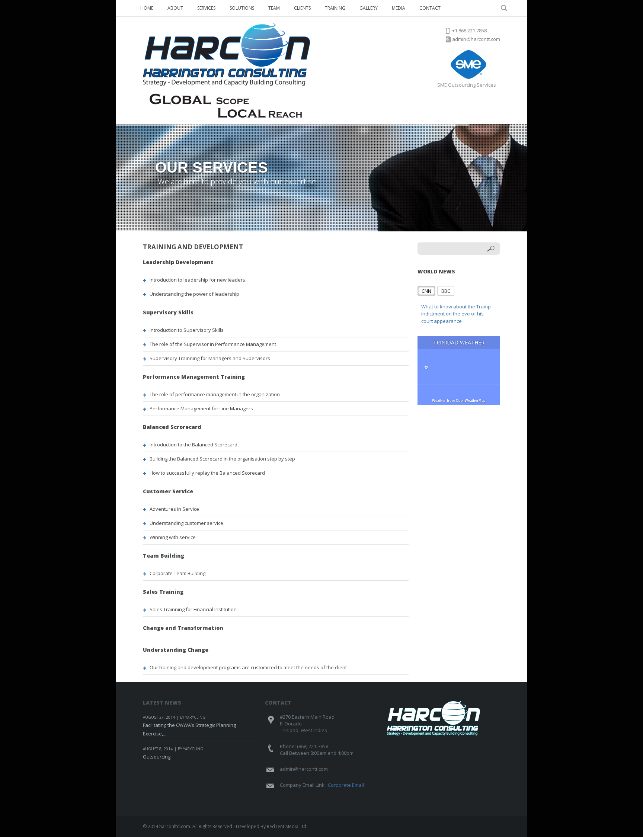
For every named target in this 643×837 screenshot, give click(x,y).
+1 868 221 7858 (469, 30)
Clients (302, 8)
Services (206, 8)
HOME (146, 8)
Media (398, 8)
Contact (430, 8)
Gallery (368, 8)
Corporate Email (346, 785)
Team (274, 8)
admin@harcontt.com (476, 39)
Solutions (242, 8)
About (175, 8)
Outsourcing (156, 756)
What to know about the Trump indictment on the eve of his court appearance (456, 313)
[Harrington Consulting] (226, 70)
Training (335, 8)
